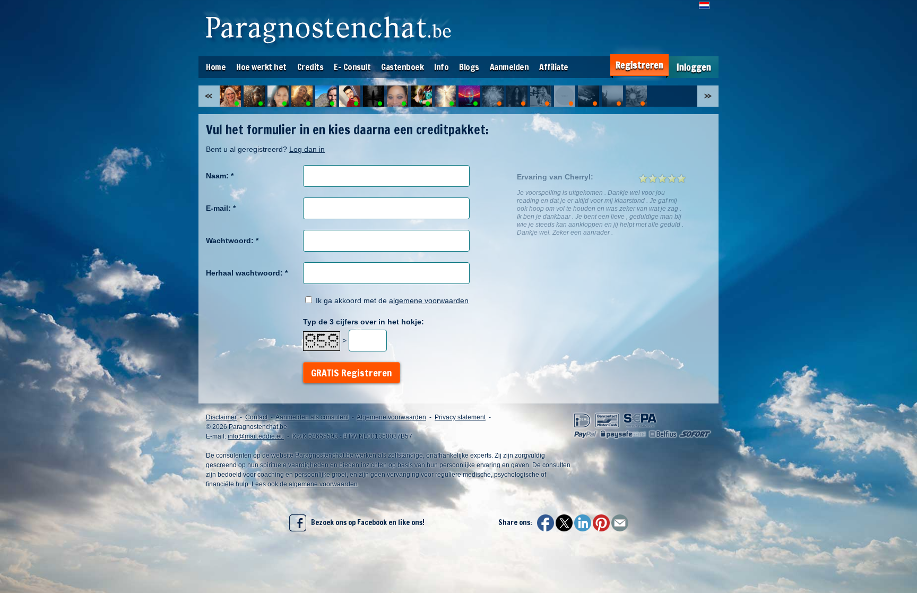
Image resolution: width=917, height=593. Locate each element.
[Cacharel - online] (445, 96)
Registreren (639, 65)
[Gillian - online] (469, 96)
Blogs (469, 67)
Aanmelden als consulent (312, 417)
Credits (310, 67)
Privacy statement (460, 417)
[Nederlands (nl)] (704, 5)
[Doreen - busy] (612, 96)
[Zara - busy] (540, 96)
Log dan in (307, 149)
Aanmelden (509, 67)
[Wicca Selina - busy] (516, 96)
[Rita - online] (230, 96)
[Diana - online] (254, 96)
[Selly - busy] (564, 96)
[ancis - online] (397, 96)
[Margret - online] (302, 96)
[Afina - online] (373, 96)
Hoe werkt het (261, 67)
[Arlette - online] (278, 96)
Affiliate (553, 67)
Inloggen (694, 67)
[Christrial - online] (421, 96)
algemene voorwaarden (429, 300)
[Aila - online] (325, 96)
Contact (256, 417)
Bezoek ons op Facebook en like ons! (365, 522)
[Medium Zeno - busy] (636, 96)
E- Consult (352, 67)
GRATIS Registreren (351, 373)
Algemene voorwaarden (391, 417)
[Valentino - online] (349, 96)
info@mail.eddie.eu (256, 436)
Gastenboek (402, 67)
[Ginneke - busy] (588, 96)
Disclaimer (221, 417)
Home (216, 67)
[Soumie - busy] (493, 96)
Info (441, 67)
